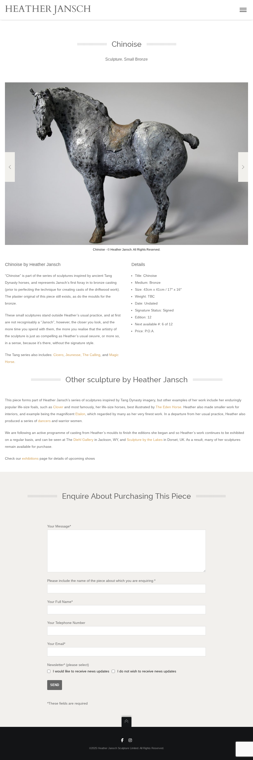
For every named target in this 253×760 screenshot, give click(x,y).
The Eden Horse (168, 407)
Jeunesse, (73, 355)
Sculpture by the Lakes (145, 440)
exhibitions (30, 458)
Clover (58, 407)
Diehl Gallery (83, 440)
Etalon (80, 414)
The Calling (91, 355)
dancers (44, 421)
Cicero (58, 355)
